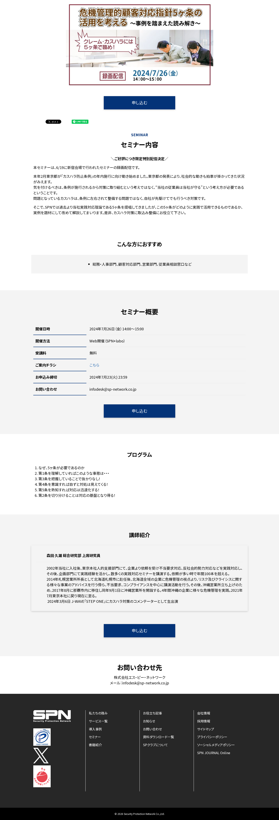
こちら (94, 365)
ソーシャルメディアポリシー (216, 744)
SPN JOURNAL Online (213, 752)
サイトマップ (205, 729)
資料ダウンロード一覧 (158, 736)
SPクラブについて (155, 744)
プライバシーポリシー (212, 736)
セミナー (95, 736)
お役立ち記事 (152, 713)
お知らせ (149, 721)
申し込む (139, 103)
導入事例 (95, 729)
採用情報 (203, 721)
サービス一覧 (98, 721)
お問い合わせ (152, 729)
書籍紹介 (95, 744)
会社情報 (203, 713)
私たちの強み (98, 713)
